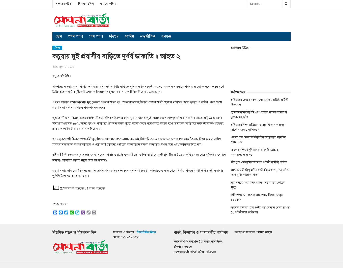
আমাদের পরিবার (108, 4)
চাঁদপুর (114, 36)
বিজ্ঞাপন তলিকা (86, 4)
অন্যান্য (166, 36)
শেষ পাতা (96, 36)
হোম (58, 36)
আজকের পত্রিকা (64, 4)
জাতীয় (129, 36)
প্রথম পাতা (75, 36)
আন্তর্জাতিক (147, 36)
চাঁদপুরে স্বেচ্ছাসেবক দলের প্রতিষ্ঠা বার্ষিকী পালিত (259, 162)
